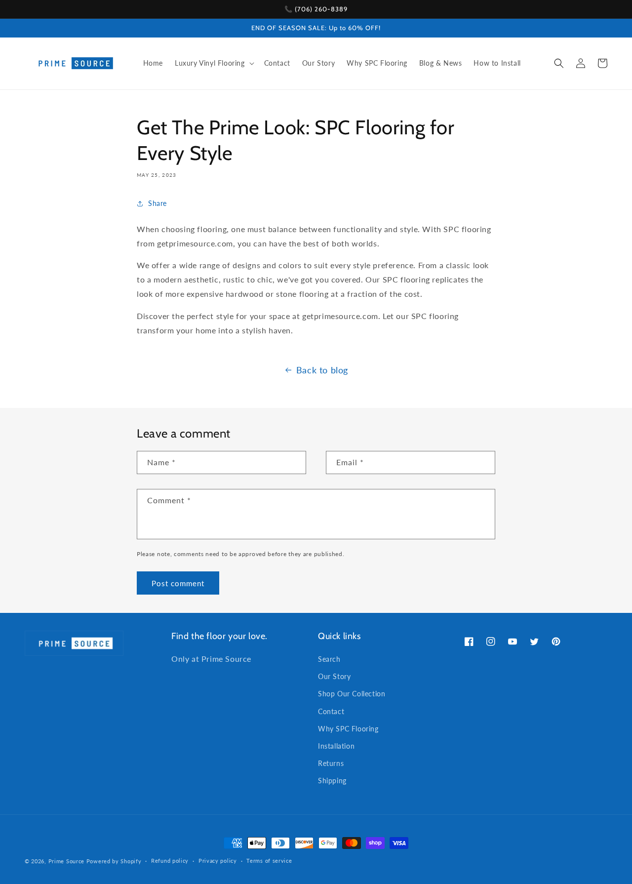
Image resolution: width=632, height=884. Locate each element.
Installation (336, 746)
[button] (213, 63)
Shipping (332, 780)
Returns (331, 763)
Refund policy (170, 860)
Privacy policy (217, 860)
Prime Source (66, 861)
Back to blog (322, 369)
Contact (331, 711)
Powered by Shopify (114, 861)
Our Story (334, 676)
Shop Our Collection (351, 693)
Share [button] (157, 203)
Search (329, 659)
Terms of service (269, 860)
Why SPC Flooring (348, 728)
